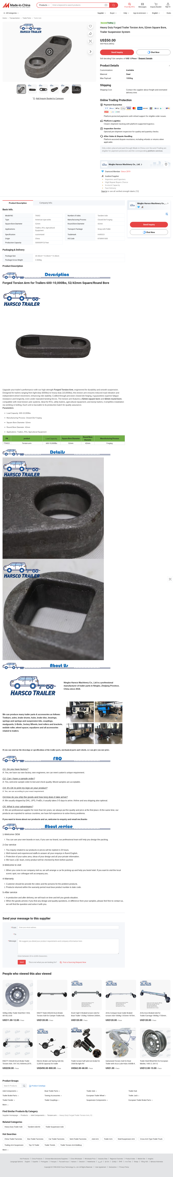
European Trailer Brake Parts (140, 1100)
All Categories (11, 13)
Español (35, 1162)
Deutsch (82, 1162)
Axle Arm (95, 1139)
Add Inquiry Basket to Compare (50, 98)
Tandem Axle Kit (34, 1127)
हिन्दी (120, 1162)
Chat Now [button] (155, 52)
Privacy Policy (124, 1167)
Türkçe (136, 1162)
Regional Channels (116, 1159)
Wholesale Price (90, 1159)
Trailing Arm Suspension (14, 1145)
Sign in (167, 6)
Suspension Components (96, 1100)
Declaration (113, 1167)
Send (22, 962)
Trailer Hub (133, 1091)
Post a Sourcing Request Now (73, 962)
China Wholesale (76, 1159)
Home (5, 18)
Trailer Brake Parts (10, 1095)
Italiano (73, 1162)
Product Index (130, 1159)
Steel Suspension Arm (126, 1139)
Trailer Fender (8, 1100)
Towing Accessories (52, 1095)
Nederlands (91, 1162)
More (5, 1149)
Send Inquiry (117, 52)
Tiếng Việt (144, 1162)
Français (53, 1162)
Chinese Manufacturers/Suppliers (56, 1159)
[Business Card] (167, 213)
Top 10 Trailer (34, 1145)
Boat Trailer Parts (51, 1091)
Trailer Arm (108, 1139)
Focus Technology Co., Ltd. (70, 1167)
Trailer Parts (27, 18)
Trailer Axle (37, 18)
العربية (100, 1162)
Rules (169, 13)
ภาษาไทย (128, 1162)
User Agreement (100, 1167)
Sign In (104, 191)
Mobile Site (141, 1159)
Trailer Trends (50, 1145)
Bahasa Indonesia (157, 1162)
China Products (37, 1159)
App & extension (139, 13)
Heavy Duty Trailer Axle (13, 1127)
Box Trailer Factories (35, 1139)
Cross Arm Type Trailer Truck (151, 1139)
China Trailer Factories (13, 1139)
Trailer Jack (133, 1095)
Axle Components (9, 1091)
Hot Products (24, 1159)
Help (125, 13)
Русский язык (64, 1162)
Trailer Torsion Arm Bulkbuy (71, 1145)
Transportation (14, 18)
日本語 (114, 1162)
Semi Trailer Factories (78, 1139)
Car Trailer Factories (56, 1139)
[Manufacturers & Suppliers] (16, 5)
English (27, 1162)
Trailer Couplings (51, 1100)
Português (44, 1162)
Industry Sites (102, 1159)
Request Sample (145, 58)
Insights (150, 1159)
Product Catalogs (38, 1086)
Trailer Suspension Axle (55, 1127)
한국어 (107, 1162)
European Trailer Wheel (95, 1095)
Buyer (112, 13)
